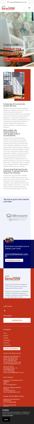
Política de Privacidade (7, 415)
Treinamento (6, 340)
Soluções (5, 338)
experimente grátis (13, 260)
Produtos (5, 335)
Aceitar (6, 419)
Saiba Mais (6, 342)
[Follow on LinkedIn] (4, 310)
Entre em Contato (11, 348)
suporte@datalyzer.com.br (16, 255)
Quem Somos (7, 345)
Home (5, 333)
